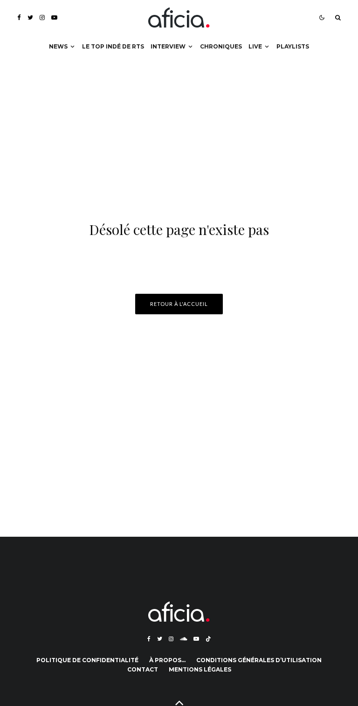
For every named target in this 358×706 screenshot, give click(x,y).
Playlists (292, 46)
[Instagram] (42, 17)
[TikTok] (208, 639)
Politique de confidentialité (87, 660)
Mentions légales (200, 669)
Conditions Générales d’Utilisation (259, 660)
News (58, 46)
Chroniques (221, 46)
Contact (142, 669)
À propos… (167, 660)
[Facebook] (19, 17)
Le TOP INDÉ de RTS (113, 46)
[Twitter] (30, 17)
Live (255, 46)
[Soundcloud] (183, 639)
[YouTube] (54, 17)
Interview (168, 46)
